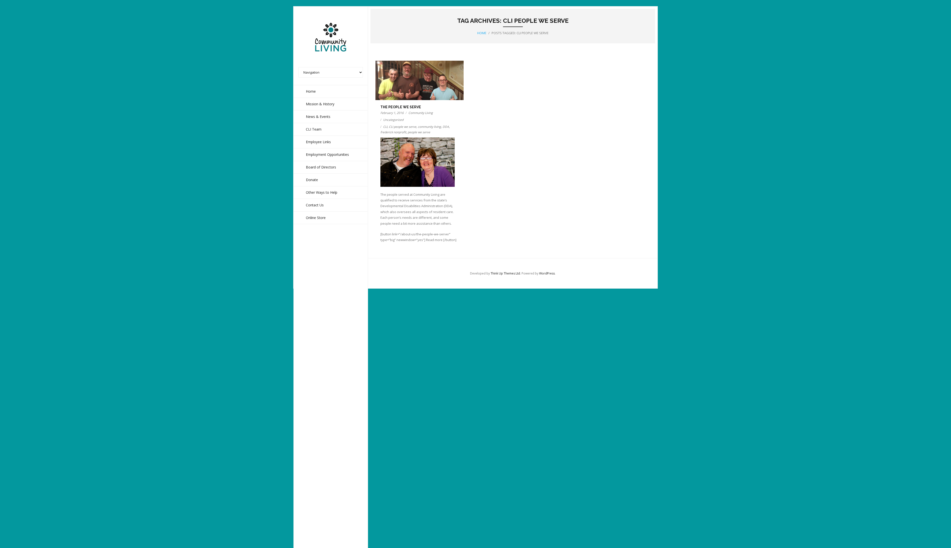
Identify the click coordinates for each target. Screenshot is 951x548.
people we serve (419, 132)
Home (481, 33)
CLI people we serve (402, 127)
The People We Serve (400, 107)
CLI (385, 127)
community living (429, 127)
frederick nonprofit (393, 132)
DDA (446, 127)
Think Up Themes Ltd (505, 273)
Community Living (420, 113)
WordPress (547, 273)
